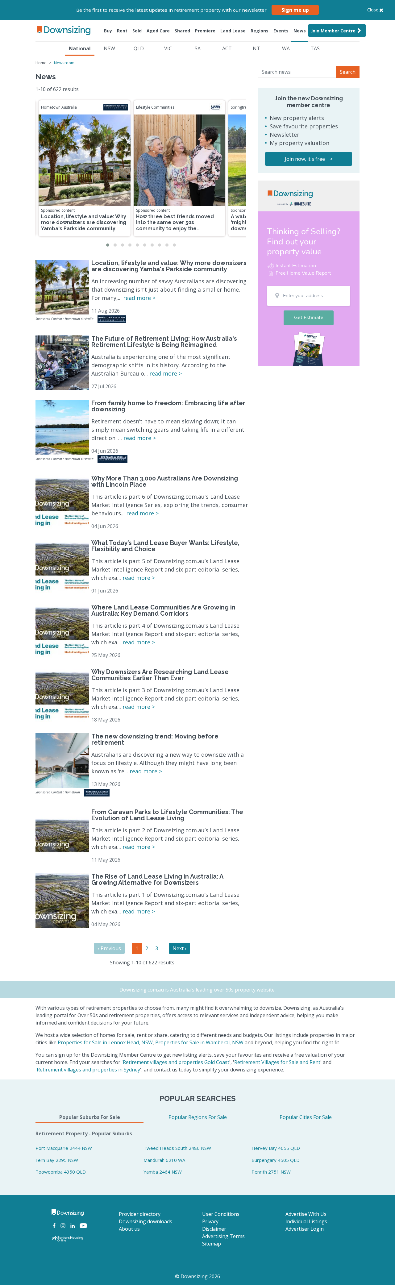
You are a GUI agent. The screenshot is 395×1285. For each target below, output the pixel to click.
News (299, 31)
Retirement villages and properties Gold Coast (176, 1062)
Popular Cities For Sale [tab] (306, 1117)
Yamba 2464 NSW (162, 1172)
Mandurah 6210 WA (164, 1160)
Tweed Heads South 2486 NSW (177, 1148)
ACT (227, 48)
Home (41, 62)
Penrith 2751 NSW (271, 1172)
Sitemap (211, 1243)
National (80, 48)
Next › (179, 948)
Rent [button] (122, 31)
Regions (259, 31)
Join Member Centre (333, 31)
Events (281, 31)
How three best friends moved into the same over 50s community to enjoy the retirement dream (175, 225)
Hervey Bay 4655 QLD (276, 1148)
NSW (109, 48)
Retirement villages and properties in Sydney (88, 1069)
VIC (168, 48)
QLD (139, 48)
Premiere (205, 31)
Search (348, 72)
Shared (182, 31)
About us (129, 1228)
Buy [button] (108, 31)
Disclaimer (214, 1228)
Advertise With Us (305, 1214)
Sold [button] (137, 31)
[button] (107, 245)
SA (198, 48)
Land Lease (233, 31)
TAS (315, 48)
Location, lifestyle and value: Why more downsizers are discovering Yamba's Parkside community (83, 222)
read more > (139, 297)
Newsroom (64, 62)
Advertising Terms (223, 1236)
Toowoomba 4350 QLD (60, 1172)
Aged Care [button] (158, 31)
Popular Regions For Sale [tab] (197, 1117)
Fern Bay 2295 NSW (56, 1160)
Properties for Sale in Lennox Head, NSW (105, 1042)
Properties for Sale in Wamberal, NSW (199, 1042)
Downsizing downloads (145, 1221)
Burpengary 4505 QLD (276, 1160)
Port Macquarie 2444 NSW (63, 1148)
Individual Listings (306, 1221)
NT (256, 48)
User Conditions (220, 1214)
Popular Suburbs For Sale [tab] (89, 1117)
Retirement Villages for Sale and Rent (277, 1062)
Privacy (210, 1221)
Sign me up (295, 9)
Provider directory (139, 1214)
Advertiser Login (304, 1228)
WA (286, 48)
